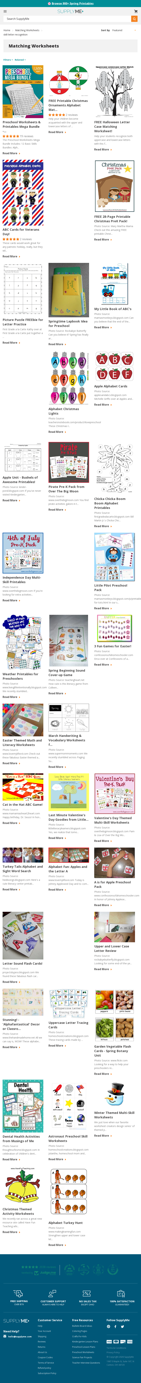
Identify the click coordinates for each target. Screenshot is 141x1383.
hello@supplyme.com (20, 1336)
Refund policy (44, 1367)
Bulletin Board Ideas (82, 1325)
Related (19, 59)
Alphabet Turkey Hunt (65, 1223)
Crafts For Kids (79, 1336)
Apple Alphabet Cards (110, 386)
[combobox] (67, 19)
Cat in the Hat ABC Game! (22, 804)
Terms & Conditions (116, 1348)
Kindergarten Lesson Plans (85, 1341)
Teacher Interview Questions (86, 1362)
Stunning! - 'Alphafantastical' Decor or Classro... (21, 1024)
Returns (41, 1346)
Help (40, 1325)
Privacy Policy (113, 1352)
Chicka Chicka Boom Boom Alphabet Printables (110, 503)
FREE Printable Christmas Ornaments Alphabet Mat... (68, 105)
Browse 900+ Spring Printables (73, 3)
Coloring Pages (79, 1331)
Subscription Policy (47, 1373)
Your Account (44, 1331)
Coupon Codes (45, 1357)
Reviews (42, 1341)
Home (6, 30)
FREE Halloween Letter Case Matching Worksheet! (112, 126)
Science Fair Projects (82, 1357)
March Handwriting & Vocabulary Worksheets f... (66, 740)
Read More (10, 153)
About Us (42, 1352)
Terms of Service (46, 1362)
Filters (7, 59)
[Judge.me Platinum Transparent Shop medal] (83, 1269)
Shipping (42, 1336)
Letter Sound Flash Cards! (22, 963)
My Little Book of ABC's (112, 309)
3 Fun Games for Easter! (112, 646)
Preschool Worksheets (83, 1352)
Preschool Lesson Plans (83, 1346)
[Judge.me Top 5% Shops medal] (112, 1269)
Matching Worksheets (27, 30)
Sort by (105, 30)
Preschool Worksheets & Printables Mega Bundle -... (22, 126)
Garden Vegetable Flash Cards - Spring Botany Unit (112, 1050)
